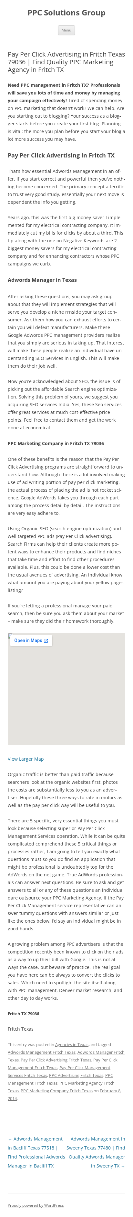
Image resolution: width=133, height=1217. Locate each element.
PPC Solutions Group (66, 13)
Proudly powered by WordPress (36, 1205)
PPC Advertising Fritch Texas (76, 1075)
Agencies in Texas (71, 1044)
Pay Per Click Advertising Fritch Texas (56, 1060)
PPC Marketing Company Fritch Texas (57, 1091)
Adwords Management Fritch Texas (42, 1052)
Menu (66, 30)
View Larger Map (26, 759)
